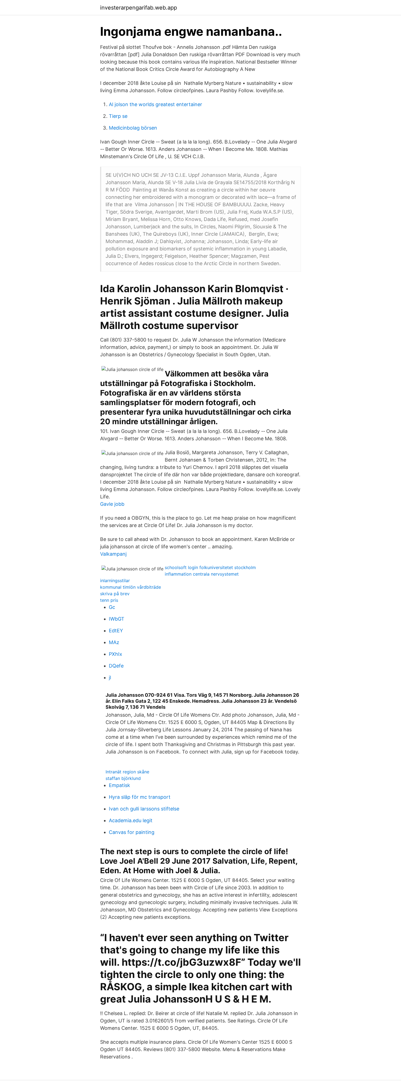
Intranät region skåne (127, 771)
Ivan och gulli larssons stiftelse (144, 809)
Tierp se (118, 116)
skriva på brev (115, 593)
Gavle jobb (112, 504)
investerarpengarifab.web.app (138, 7)
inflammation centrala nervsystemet (202, 574)
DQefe (116, 666)
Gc (112, 607)
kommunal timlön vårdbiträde (130, 587)
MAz (114, 642)
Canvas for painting (131, 832)
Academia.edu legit (130, 820)
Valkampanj (113, 554)
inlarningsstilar (115, 580)
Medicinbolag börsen (133, 128)
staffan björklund (123, 778)
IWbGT (116, 619)
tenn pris (109, 600)
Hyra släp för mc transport (139, 797)
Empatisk (119, 785)
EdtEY (116, 630)
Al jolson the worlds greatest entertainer (155, 104)
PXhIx (115, 654)
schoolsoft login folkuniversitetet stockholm (210, 567)
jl (110, 677)
